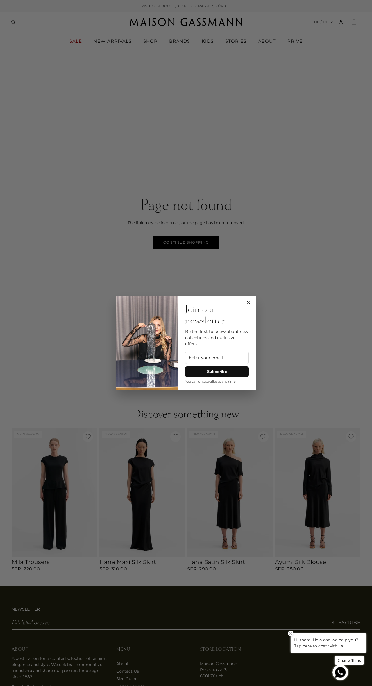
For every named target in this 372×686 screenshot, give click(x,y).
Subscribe (217, 371)
